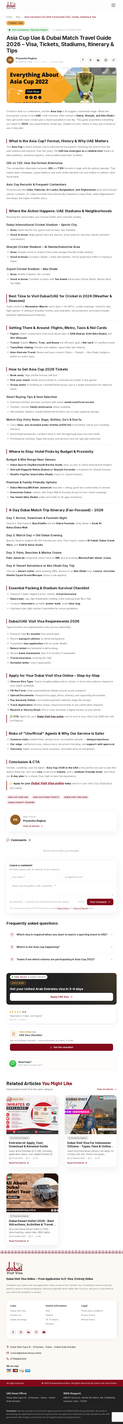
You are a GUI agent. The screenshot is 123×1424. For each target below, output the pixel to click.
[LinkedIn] (28, 1332)
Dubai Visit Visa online (47, 783)
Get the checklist (63, 1047)
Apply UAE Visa (59, 996)
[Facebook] (13, 1332)
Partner (49, 1315)
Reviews (50, 1324)
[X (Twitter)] (21, 1332)
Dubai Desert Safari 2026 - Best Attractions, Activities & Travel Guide (31, 1224)
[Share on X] (90, 60)
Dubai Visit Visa (18, 1310)
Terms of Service (80, 908)
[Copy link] (114, 60)
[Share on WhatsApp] (106, 60)
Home (9, 17)
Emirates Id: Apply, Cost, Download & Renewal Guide (28, 1144)
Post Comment (98, 902)
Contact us (15, 1315)
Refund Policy (88, 1319)
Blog (18, 17)
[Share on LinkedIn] (98, 60)
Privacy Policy (63, 908)
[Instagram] (36, 1332)
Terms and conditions (92, 1310)
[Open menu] (113, 5)
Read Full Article (17, 1163)
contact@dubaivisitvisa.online (25, 1353)
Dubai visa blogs (18, 1319)
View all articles (31, 826)
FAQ (48, 1310)
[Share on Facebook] (83, 60)
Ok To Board (52, 1319)
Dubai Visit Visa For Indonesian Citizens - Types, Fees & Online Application (89, 1146)
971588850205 (18, 1359)
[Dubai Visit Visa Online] (11, 5)
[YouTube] (44, 1332)
